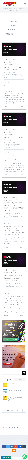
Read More (6, 106)
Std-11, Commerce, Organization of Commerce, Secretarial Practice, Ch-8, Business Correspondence (13, 64)
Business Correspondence (15, 74)
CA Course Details (12, 383)
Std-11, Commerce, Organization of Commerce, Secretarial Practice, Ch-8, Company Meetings (14, 134)
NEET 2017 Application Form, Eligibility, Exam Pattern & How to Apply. (16, 398)
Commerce (6, 75)
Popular (8, 380)
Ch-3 (11, 285)
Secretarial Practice (8, 217)
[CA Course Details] (5, 384)
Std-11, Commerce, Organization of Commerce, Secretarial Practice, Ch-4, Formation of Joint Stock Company (14, 204)
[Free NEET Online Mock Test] (5, 391)
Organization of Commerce (14, 75)
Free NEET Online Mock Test (15, 390)
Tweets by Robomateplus (10, 427)
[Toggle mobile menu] (25, 3)
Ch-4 (11, 215)
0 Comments (21, 106)
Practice (21, 75)
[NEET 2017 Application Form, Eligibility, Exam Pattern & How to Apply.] (5, 398)
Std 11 (5, 77)
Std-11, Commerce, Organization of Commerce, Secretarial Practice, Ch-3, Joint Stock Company (13, 275)
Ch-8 (11, 144)
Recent (20, 380)
